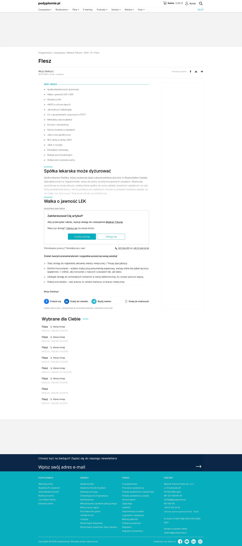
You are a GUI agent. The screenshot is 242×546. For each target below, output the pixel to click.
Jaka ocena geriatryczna (59, 134)
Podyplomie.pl (45, 53)
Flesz (45, 326)
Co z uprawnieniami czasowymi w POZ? (66, 114)
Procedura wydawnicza (133, 488)
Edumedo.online (45, 503)
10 (91, 53)
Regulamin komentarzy (132, 531)
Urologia (84, 519)
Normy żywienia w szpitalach (61, 129)
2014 (86, 53)
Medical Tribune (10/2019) (55, 382)
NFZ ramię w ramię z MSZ (59, 139)
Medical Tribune (74, 53)
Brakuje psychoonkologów (59, 155)
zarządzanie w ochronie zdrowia (77, 308)
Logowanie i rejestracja (133, 515)
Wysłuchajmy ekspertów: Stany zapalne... (99, 527)
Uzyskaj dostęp (82, 236)
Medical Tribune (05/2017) (55, 341)
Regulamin (127, 527)
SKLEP (201, 9)
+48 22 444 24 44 (141, 248)
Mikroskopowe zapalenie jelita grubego (98, 503)
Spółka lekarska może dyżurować (63, 89)
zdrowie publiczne (104, 308)
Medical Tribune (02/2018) (55, 362)
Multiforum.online (46, 495)
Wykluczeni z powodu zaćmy (61, 160)
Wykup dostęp (59, 327)
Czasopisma (59, 53)
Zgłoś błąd (127, 503)
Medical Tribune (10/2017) (55, 403)
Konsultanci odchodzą (57, 150)
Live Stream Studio (47, 499)
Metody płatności (130, 519)
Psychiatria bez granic (90, 511)
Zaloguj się (71, 228)
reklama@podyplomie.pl (175, 532)
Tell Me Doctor (87, 515)
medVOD (126, 507)
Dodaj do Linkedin (79, 301)
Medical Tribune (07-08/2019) (57, 372)
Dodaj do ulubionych (139, 301)
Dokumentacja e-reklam (133, 511)
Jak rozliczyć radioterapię (59, 109)
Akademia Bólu (87, 484)
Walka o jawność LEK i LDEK (60, 94)
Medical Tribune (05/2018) (55, 351)
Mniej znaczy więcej (89, 507)
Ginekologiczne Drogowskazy (94, 495)
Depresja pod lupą (88, 492)
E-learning (87, 9)
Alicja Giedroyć (46, 71)
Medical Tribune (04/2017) (55, 393)
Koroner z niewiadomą (57, 124)
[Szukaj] (201, 3)
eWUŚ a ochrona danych (59, 104)
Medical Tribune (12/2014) (55, 331)
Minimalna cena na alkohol (59, 119)
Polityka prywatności (131, 523)
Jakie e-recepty (54, 145)
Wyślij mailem (104, 301)
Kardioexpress (87, 499)
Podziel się (55, 301)
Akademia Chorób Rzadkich (93, 488)
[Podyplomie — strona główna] (49, 3)
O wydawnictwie (129, 484)
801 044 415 (123, 248)
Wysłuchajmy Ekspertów (91, 523)
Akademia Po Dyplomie (49, 488)
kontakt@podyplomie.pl (175, 499)
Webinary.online (45, 484)
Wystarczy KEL (54, 99)
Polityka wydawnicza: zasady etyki (138, 492)
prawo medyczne (52, 308)
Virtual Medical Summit (48, 492)
